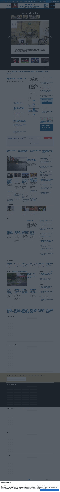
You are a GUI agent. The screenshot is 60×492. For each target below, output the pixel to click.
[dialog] (30, 486)
